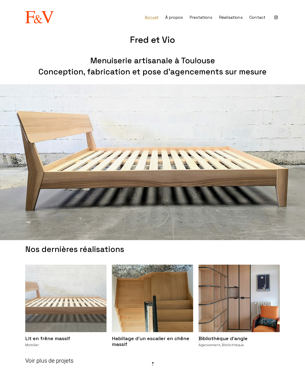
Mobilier (32, 345)
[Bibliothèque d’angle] (239, 298)
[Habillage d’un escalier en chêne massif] (152, 298)
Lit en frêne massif (47, 338)
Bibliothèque (233, 345)
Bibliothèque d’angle (223, 338)
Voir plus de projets (49, 361)
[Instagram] (276, 17)
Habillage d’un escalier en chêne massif (150, 341)
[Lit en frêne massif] (66, 298)
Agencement (209, 345)
